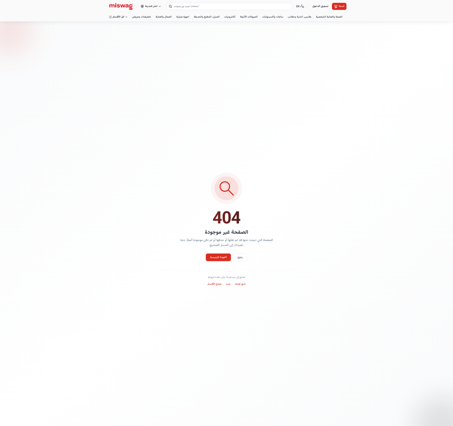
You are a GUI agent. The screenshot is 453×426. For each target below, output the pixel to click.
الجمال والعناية (164, 17)
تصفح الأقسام (215, 284)
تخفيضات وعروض (141, 17)
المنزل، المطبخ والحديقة (207, 17)
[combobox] (229, 6)
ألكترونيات (229, 17)
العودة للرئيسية (218, 257)
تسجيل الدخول (320, 6)
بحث (228, 284)
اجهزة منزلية (182, 17)
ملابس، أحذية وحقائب (299, 17)
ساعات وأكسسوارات (272, 17)
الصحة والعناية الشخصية (329, 17)
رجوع (240, 257)
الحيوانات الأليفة (249, 17)
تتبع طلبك (240, 284)
